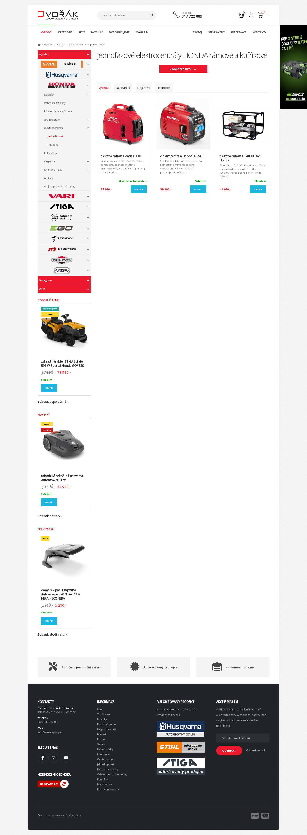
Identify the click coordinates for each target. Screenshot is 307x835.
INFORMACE (238, 32)
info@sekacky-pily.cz (50, 732)
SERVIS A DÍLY (216, 32)
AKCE (82, 32)
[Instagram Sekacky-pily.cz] (53, 758)
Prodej (101, 739)
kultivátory (50, 153)
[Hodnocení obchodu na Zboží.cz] (53, 783)
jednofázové (55, 136)
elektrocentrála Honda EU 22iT (181, 156)
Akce (42, 289)
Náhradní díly (105, 749)
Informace (103, 754)
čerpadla (49, 161)
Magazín (102, 734)
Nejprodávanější (107, 729)
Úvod (100, 709)
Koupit (49, 388)
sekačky (49, 94)
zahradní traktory (54, 103)
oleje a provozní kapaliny (59, 186)
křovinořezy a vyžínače (58, 111)
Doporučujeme (106, 724)
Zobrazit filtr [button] (181, 69)
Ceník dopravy (106, 759)
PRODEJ (197, 32)
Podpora (187, 12)
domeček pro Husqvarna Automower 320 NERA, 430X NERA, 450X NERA (60, 594)
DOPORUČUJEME (119, 32)
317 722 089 (192, 16)
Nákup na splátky (107, 769)
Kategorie (45, 280)
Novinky (102, 719)
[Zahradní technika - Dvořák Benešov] (58, 15)
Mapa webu (104, 784)
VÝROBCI (46, 32)
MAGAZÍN (142, 32)
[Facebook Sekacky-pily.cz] (43, 758)
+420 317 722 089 (48, 722)
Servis (101, 744)
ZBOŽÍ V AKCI (46, 529)
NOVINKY (97, 32)
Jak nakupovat (105, 764)
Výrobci (44, 54)
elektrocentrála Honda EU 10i (121, 156)
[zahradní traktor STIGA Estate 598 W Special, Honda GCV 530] (64, 329)
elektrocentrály (53, 128)
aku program (52, 119)
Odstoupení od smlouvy (112, 774)
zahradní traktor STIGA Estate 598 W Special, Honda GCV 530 (62, 363)
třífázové (53, 144)
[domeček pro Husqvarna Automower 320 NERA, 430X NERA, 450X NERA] (64, 558)
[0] (241, 14)
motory (48, 178)
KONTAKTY (259, 32)
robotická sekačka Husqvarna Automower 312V (62, 478)
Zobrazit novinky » (50, 516)
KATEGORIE (65, 32)
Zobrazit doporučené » (53, 402)
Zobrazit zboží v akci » (52, 634)
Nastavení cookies (108, 789)
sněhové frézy (53, 170)
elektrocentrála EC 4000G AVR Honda (240, 158)
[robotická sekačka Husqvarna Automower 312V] (64, 444)
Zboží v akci (104, 714)
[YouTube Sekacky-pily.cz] (66, 758)
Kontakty (102, 779)
